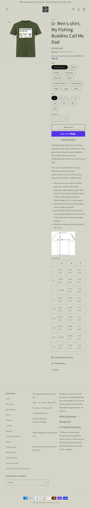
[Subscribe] (45, 482)
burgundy (69, 73)
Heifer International (67, 416)
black (73, 67)
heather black (59, 83)
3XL (64, 103)
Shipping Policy (12, 458)
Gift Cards (10, 404)
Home (8, 399)
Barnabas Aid (65, 421)
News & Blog (10, 409)
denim (69, 78)
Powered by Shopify (53, 502)
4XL (73, 103)
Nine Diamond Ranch (42, 502)
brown (56, 73)
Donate (9, 420)
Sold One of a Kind (13, 436)
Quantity (54, 114)
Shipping (54, 52)
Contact (9, 426)
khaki (56, 89)
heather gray (76, 83)
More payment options (68, 139)
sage (66, 89)
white (76, 89)
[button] (7, 9)
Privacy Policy (11, 447)
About (8, 415)
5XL (55, 109)
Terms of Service (12, 463)
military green (59, 67)
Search (8, 442)
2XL (55, 103)
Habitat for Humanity (72, 427)
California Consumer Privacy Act (18, 468)
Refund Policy (11, 452)
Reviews (9, 431)
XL (76, 98)
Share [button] (56, 370)
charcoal (57, 78)
